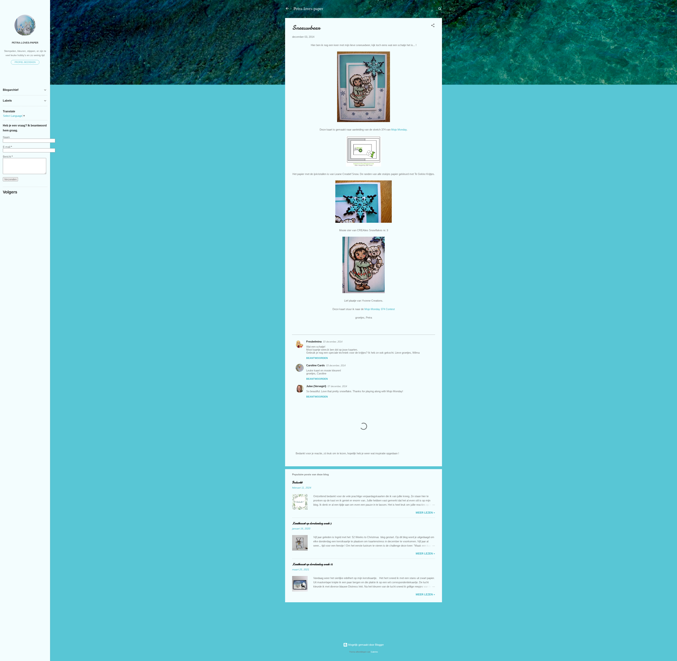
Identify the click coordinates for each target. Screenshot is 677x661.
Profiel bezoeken (25, 62)
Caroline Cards (315, 365)
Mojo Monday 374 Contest (379, 309)
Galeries (374, 652)
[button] (433, 26)
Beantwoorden (317, 358)
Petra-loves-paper (308, 8)
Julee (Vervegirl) (316, 386)
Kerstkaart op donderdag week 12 (312, 564)
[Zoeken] (440, 9)
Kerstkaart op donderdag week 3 (311, 523)
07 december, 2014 (337, 386)
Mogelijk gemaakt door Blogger (365, 644)
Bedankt (297, 482)
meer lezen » (425, 512)
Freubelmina (314, 341)
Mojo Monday (399, 129)
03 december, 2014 (332, 341)
